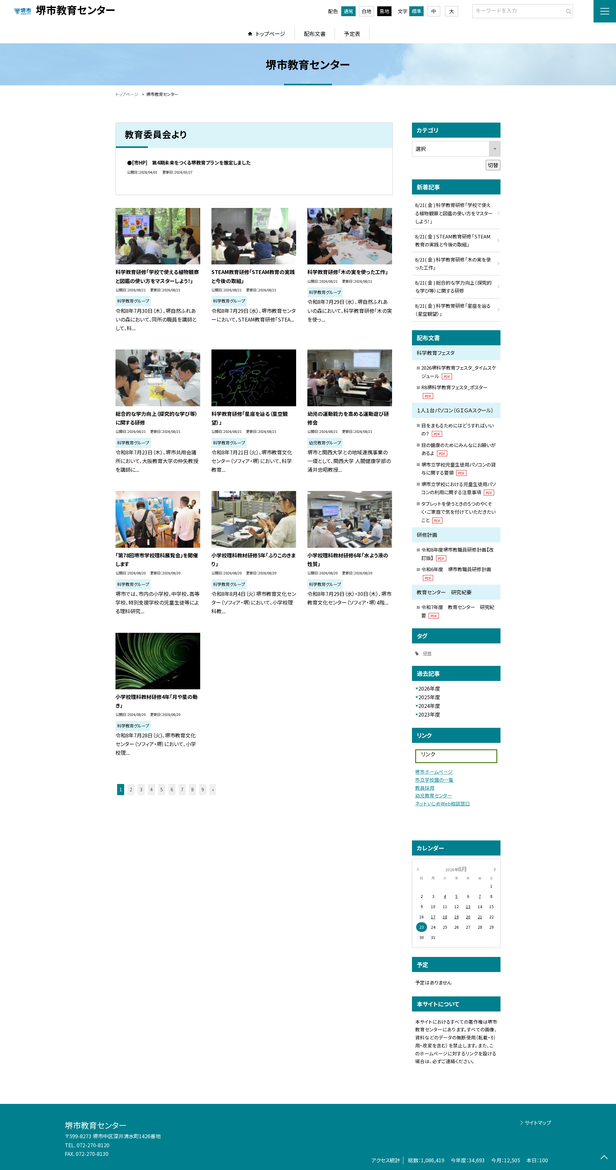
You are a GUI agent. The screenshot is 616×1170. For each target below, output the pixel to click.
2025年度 (429, 697)
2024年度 (429, 706)
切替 (493, 165)
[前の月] (418, 868)
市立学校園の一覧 (434, 779)
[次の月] (495, 868)
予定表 (352, 34)
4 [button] (151, 789)
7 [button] (182, 789)
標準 (416, 11)
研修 (427, 653)
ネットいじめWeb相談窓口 (442, 803)
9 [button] (202, 789)
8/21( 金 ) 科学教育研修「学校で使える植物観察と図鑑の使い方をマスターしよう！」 (454, 213)
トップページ (270, 34)
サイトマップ (538, 1122)
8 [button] (192, 789)
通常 (348, 11)
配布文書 (315, 34)
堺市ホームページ (434, 771)
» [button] (213, 789)
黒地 (384, 11)
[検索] (567, 10)
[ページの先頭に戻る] (604, 1158)
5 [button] (161, 789)
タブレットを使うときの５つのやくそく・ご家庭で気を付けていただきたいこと (458, 511)
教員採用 (424, 787)
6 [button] (172, 789)
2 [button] (131, 789)
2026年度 (429, 688)
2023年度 (429, 714)
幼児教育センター (433, 795)
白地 (366, 11)
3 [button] (141, 789)
